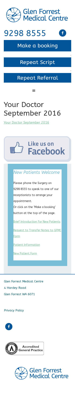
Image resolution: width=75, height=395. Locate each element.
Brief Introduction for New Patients (36, 221)
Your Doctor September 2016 (26, 122)
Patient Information (26, 245)
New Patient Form (25, 253)
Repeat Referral (37, 78)
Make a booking (37, 45)
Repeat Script (37, 62)
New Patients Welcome (36, 172)
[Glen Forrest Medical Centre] (37, 10)
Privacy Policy (14, 310)
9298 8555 (25, 33)
